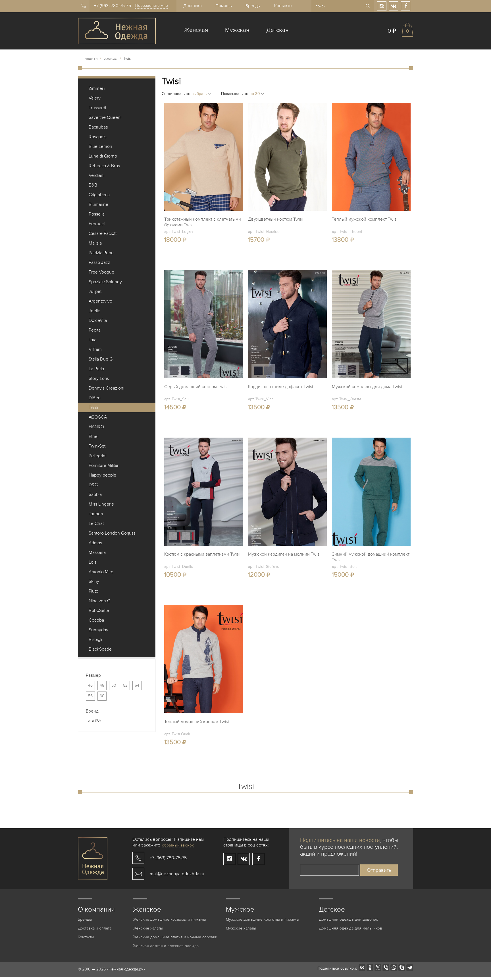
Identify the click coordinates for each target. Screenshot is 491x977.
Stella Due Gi (101, 359)
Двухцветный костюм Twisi (275, 219)
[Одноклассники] (370, 967)
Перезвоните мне (151, 5)
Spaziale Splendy (105, 282)
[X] (378, 967)
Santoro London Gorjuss (112, 533)
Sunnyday (98, 630)
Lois (92, 562)
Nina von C (99, 601)
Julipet (95, 291)
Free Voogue (101, 272)
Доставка (192, 5)
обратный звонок (178, 845)
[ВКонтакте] (362, 967)
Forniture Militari (104, 465)
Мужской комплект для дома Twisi (367, 387)
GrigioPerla (99, 195)
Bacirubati (98, 127)
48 (102, 685)
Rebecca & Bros (104, 166)
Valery (95, 98)
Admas (95, 543)
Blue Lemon (100, 146)
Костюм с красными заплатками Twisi (202, 554)
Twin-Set (97, 446)
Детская (277, 30)
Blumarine (98, 204)
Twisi (93, 407)
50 (113, 685)
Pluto (93, 591)
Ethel (93, 436)
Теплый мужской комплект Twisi (364, 219)
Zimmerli (97, 88)
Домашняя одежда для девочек (348, 919)
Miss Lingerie (101, 504)
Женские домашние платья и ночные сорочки (175, 937)
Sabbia (95, 494)
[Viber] (385, 967)
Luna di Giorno (103, 156)
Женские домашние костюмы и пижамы (169, 919)
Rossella (97, 214)
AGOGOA (98, 417)
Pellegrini (97, 456)
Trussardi (97, 108)
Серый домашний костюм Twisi (195, 387)
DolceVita (98, 320)
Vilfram (95, 349)
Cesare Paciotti (103, 233)
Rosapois (97, 137)
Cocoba (96, 620)
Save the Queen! (105, 117)
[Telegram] (409, 967)
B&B (93, 185)
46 (90, 685)
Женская (196, 30)
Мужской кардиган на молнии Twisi (284, 554)
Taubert (96, 514)
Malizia (95, 243)
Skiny (94, 581)
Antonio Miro (101, 572)
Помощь (223, 5)
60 (102, 696)
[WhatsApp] (393, 967)
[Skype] (401, 967)
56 (90, 696)
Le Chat (96, 523)
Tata (92, 340)
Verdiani (96, 175)
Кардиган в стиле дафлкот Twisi (280, 387)
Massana (97, 552)
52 (125, 685)
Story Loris (99, 378)
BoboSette (99, 610)
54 (137, 685)
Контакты (283, 5)
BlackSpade (100, 649)
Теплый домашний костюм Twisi (196, 722)
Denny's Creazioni (106, 388)
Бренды (253, 5)
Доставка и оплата (94, 928)
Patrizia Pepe (101, 253)
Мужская (237, 30)
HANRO (96, 427)
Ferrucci (97, 224)
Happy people (102, 475)
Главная (90, 58)
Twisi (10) (93, 720)
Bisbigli (95, 639)
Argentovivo (100, 301)
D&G (93, 485)
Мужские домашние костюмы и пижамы (262, 919)
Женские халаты (148, 928)
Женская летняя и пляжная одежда (166, 945)
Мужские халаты (241, 928)
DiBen (95, 398)
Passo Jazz (99, 262)
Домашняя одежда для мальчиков (350, 928)
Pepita (95, 330)
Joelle (94, 311)
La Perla (96, 369)
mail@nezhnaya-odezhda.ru (177, 874)
